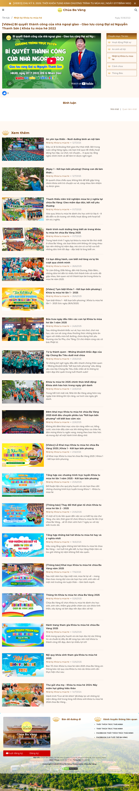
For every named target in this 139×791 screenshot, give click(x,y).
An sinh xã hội (119, 49)
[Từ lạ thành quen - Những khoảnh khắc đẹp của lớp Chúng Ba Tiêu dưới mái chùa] (23, 362)
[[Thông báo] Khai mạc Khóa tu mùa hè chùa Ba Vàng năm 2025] (23, 575)
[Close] (135, 3)
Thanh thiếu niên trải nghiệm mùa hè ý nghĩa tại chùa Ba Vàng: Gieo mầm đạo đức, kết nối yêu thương (74, 202)
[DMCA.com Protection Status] (69, 768)
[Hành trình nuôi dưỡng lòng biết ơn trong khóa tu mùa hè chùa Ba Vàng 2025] (23, 239)
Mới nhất (114, 109)
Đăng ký (34, 753)
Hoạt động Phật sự (121, 42)
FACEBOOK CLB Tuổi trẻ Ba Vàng (112, 737)
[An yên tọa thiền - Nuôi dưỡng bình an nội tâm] (23, 149)
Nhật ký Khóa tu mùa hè (122, 58)
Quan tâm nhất (129, 109)
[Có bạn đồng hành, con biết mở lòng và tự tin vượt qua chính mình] (23, 269)
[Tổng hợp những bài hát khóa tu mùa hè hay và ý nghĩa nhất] (23, 545)
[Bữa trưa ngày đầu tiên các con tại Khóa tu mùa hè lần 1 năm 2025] (23, 329)
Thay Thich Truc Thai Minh (109, 729)
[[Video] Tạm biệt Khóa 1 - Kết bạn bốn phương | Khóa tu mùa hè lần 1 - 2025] (23, 299)
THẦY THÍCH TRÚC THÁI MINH (109, 724)
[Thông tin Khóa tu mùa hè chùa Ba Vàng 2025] (23, 605)
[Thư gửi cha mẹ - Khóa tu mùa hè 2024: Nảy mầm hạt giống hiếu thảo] (23, 695)
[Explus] (69, 116)
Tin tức (6, 18)
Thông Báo (117, 73)
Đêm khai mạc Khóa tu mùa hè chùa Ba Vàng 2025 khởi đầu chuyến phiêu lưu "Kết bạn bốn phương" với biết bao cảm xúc (72, 415)
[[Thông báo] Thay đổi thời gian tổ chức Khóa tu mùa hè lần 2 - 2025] (23, 515)
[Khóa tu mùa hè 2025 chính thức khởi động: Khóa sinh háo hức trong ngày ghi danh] (23, 392)
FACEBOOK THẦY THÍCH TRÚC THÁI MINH (114, 733)
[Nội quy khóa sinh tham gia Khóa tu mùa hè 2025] (23, 665)
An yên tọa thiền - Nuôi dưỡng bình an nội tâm (73, 139)
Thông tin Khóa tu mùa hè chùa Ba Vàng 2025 (73, 595)
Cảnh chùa (117, 66)
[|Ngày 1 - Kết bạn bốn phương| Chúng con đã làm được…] (23, 179)
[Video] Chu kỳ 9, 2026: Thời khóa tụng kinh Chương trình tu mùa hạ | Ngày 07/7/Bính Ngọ (72, 3)
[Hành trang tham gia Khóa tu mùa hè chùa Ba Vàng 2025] (23, 635)
